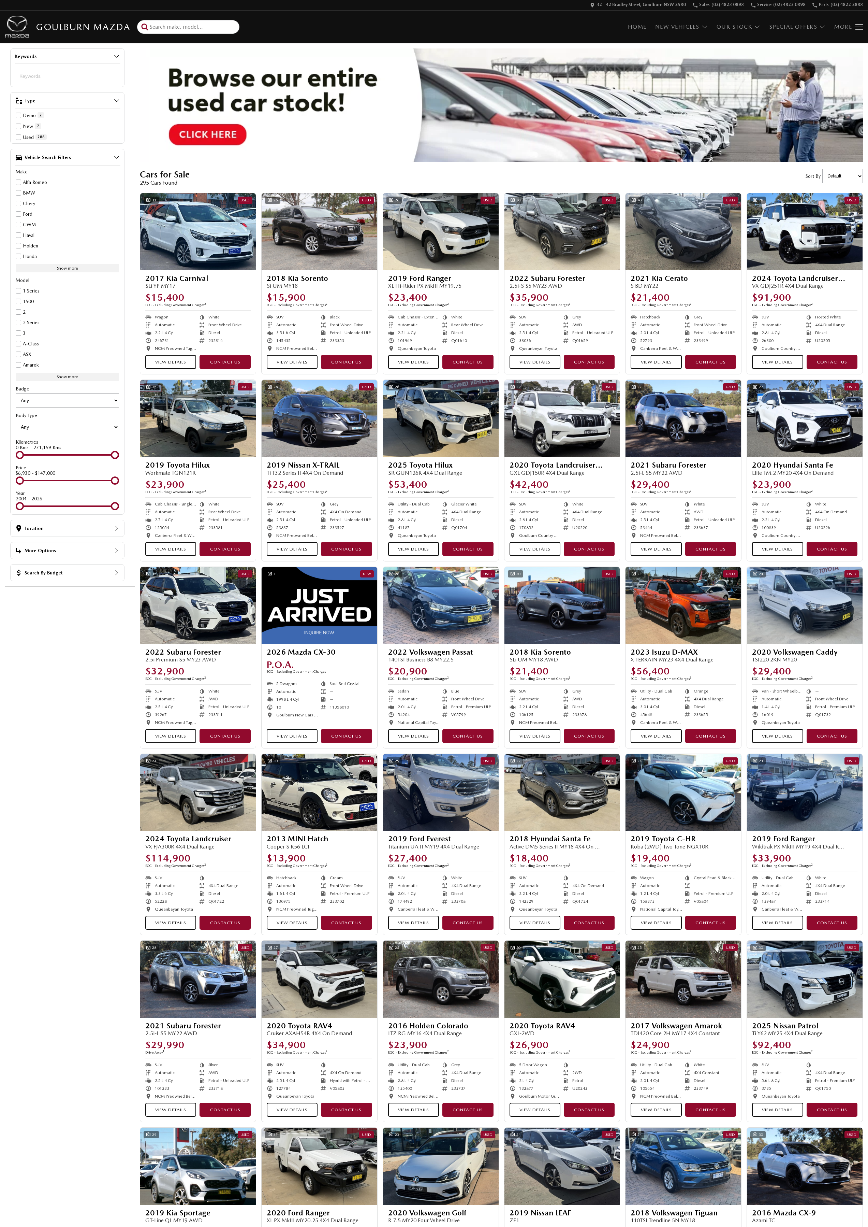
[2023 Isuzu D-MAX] (683, 605)
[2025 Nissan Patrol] (805, 979)
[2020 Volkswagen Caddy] (805, 605)
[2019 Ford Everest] (441, 792)
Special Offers (793, 27)
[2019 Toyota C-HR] (683, 792)
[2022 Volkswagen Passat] (441, 605)
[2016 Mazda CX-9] (805, 1166)
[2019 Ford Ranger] (441, 231)
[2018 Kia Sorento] (319, 231)
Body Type (26, 415)
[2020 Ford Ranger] (319, 1166)
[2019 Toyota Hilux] (198, 418)
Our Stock (734, 27)
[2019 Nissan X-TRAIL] (319, 418)
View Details (170, 362)
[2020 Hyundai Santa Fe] (805, 418)
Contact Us (225, 362)
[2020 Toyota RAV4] (319, 979)
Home (637, 27)
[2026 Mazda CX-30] (319, 605)
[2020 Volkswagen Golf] (441, 1166)
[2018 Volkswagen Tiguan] (683, 1166)
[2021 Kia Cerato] (683, 231)
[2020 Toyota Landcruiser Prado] (562, 418)
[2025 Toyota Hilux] (441, 418)
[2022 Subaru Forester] (562, 231)
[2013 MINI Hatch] (319, 792)
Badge (22, 388)
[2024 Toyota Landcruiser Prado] (805, 231)
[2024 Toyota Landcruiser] (198, 792)
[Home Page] (17, 27)
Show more (67, 268)
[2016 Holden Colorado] (441, 979)
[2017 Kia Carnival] (198, 231)
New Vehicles (677, 27)
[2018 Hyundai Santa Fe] (562, 792)
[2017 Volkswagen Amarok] (683, 979)
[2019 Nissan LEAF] (562, 1166)
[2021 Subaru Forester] (683, 418)
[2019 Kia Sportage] (198, 1166)
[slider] (20, 455)
